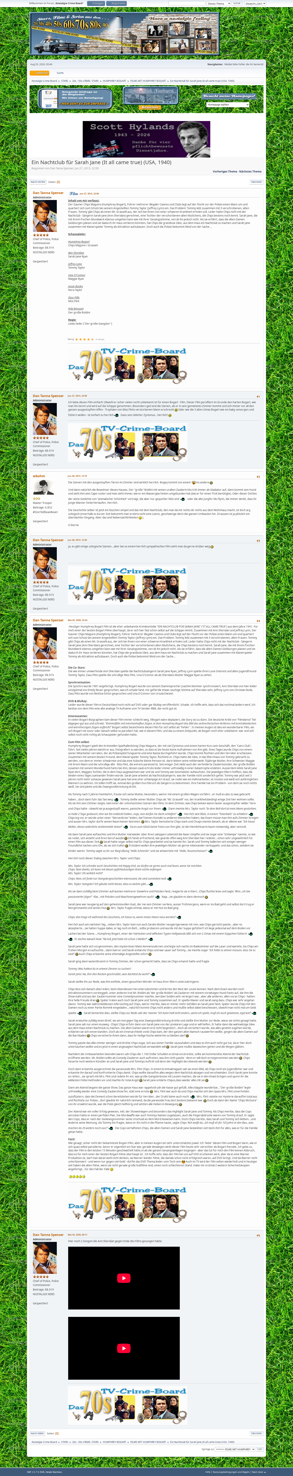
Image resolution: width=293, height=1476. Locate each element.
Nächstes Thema (250, 171)
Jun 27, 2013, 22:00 (89, 193)
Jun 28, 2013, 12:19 (77, 475)
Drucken (256, 181)
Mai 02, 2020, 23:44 (77, 620)
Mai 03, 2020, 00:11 (77, 1234)
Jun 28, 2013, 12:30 (77, 539)
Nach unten (38, 181)
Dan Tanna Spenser (48, 193)
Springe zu (207, 1449)
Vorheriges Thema (225, 171)
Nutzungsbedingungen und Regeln (231, 1471)
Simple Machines (54, 1472)
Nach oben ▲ (259, 1471)
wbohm (39, 476)
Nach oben (37, 1433)
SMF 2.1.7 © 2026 (35, 1472)
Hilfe (207, 1471)
